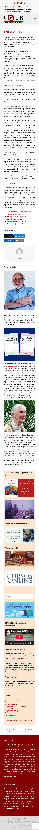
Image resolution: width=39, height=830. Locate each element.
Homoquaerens (10, 715)
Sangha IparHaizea (11, 704)
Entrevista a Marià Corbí (27, 730)
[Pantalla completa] (31, 643)
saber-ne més (23, 764)
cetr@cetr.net (19, 824)
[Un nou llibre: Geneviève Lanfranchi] (19, 344)
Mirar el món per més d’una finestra (18, 435)
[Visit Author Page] (19, 251)
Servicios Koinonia (11, 702)
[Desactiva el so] (28, 643)
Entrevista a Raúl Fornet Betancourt (19, 212)
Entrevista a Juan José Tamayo (17, 224)
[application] (19, 637)
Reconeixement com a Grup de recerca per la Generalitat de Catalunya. (19, 669)
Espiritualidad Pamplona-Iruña (15, 706)
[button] (35, 19)
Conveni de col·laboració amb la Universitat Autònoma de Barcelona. (19, 656)
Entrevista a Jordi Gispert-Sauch (18, 221)
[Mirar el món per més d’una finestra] (19, 416)
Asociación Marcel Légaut (14, 713)
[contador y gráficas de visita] (19, 720)
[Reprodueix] (8, 643)
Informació (16, 686)
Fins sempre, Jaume (12, 313)
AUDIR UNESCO (10, 708)
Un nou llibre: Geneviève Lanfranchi (18, 363)
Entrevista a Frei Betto (14, 219)
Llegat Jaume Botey (11, 711)
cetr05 (19, 258)
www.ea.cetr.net (10, 776)
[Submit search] (32, 597)
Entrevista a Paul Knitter (15, 214)
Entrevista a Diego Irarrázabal (17, 216)
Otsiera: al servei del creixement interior (19, 700)
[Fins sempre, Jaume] (19, 290)
